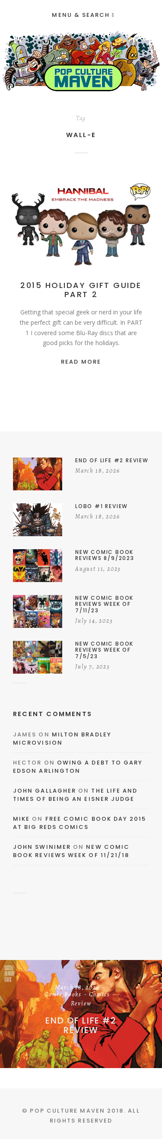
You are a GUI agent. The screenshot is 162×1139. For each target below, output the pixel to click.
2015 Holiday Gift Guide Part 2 (81, 290)
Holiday (81, 233)
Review (81, 1004)
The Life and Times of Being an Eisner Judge (75, 795)
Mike (21, 819)
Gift (125, 224)
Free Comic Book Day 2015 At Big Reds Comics (79, 823)
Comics (99, 995)
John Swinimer (42, 847)
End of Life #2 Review (80, 1025)
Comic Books (63, 995)
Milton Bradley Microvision (62, 738)
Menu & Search (81, 15)
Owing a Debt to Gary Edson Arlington (78, 766)
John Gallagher (44, 791)
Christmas (96, 224)
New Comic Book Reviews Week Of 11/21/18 (71, 851)
